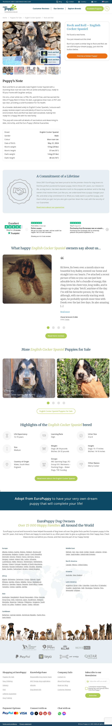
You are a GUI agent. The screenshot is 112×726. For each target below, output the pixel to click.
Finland (18, 557)
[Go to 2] (19, 71)
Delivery (5, 685)
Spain (4, 569)
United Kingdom (34, 569)
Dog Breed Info (35, 690)
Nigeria (18, 584)
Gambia (11, 582)
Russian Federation (16, 567)
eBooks (33, 685)
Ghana (17, 582)
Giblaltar (23, 582)
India (12, 600)
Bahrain (68, 552)
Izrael (81, 552)
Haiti (82, 588)
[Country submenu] (86, 1)
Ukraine (25, 569)
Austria (16, 552)
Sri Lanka (10, 604)
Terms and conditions (10, 724)
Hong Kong (6, 600)
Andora (10, 552)
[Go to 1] (8, 71)
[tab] (48, 327)
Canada (68, 565)
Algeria (4, 579)
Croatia (21, 554)
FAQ (4, 690)
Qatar (67, 319)
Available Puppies (94, 8)
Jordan (86, 552)
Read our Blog (63, 685)
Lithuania (33, 559)
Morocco (5, 584)
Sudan (40, 584)
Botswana (11, 579)
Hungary (5, 559)
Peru (101, 588)
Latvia (26, 559)
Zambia (24, 587)
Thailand (18, 604)
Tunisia (12, 587)
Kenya (29, 582)
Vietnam (36, 604)
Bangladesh (14, 597)
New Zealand (77, 575)
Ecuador (69, 588)
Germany (30, 557)
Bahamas (5, 615)
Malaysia (40, 600)
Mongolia (5, 602)
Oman (104, 552)
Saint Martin (6, 617)
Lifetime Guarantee (9, 694)
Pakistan (20, 602)
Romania (5, 567)
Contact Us (62, 677)
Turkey (30, 604)
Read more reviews (56, 336)
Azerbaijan (6, 597)
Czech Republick (36, 554)
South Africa (33, 584)
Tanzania (5, 587)
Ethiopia (5, 582)
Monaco (20, 562)
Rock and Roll (53, 52)
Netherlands (37, 562)
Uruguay (77, 590)
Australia (69, 575)
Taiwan (24, 604)
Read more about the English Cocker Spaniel (56, 478)
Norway (5, 564)
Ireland (17, 559)
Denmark (5, 557)
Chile (80, 585)
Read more (65, 312)
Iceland (11, 559)
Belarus (22, 552)
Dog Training (7, 698)
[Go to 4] (42, 71)
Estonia (12, 557)
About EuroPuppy (64, 681)
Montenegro (28, 562)
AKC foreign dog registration (40, 681)
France (24, 557)
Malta (14, 562)
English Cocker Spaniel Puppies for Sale (56, 411)
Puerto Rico (41, 615)
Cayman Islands (15, 615)
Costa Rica (94, 585)
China (36, 597)
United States (83, 565)
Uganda (18, 587)
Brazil (75, 585)
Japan (25, 600)
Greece (37, 557)
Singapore (36, 602)
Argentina (69, 585)
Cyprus (27, 554)
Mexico (74, 565)
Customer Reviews (64, 690)
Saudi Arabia (75, 554)
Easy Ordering (7, 681)
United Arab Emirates (87, 554)
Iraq (77, 552)
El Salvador (102, 585)
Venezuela (69, 590)
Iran (73, 552)
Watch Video (52, 55)
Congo (26, 579)
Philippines (28, 602)
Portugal (17, 564)
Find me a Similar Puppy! (87, 56)
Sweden (9, 569)
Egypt (38, 579)
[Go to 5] (53, 71)
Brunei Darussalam (26, 597)
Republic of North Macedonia (31, 564)
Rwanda (25, 584)
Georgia (42, 597)
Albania (4, 552)
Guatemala (76, 588)
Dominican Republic (29, 615)
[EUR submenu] (97, 1)
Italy (22, 559)
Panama (96, 588)
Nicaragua (88, 588)
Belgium (29, 552)
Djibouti (33, 579)
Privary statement (25, 724)
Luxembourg (6, 562)
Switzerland (17, 569)
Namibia (12, 584)
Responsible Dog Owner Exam (41, 677)
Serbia (26, 567)
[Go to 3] (30, 71)
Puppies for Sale (8, 677)
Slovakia (32, 567)
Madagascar (36, 582)
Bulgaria (15, 554)
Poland (11, 564)
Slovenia (39, 567)
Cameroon (20, 579)
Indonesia (18, 600)
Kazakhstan (32, 600)
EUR (95, 2)
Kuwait (92, 552)
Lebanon (98, 552)
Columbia (86, 585)
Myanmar (13, 602)
